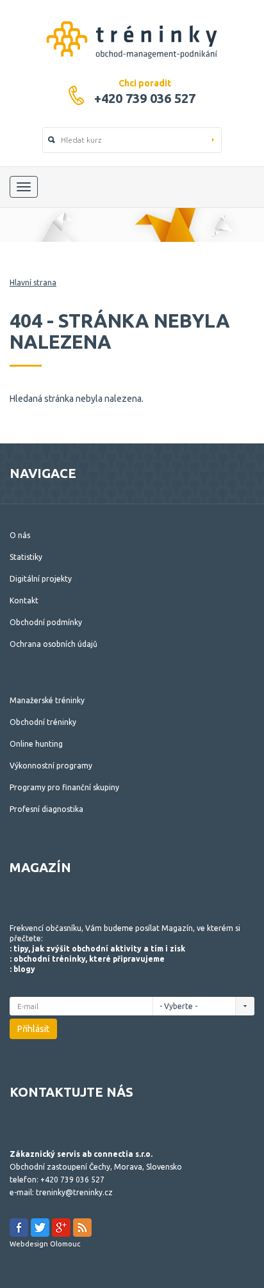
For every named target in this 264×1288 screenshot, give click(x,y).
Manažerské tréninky (47, 700)
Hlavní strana (33, 282)
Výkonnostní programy (51, 765)
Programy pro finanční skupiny (64, 787)
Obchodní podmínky (46, 622)
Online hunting (36, 744)
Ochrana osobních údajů (53, 644)
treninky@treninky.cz (74, 1192)
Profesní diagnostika (46, 809)
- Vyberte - (179, 1006)
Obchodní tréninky (43, 722)
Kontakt (24, 600)
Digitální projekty (41, 579)
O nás (20, 535)
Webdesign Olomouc (45, 1244)
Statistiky (26, 557)
